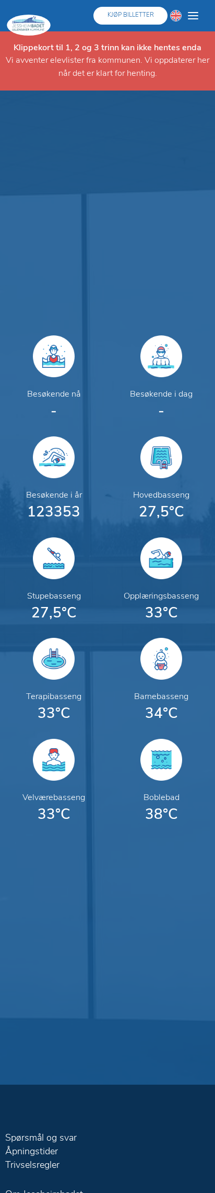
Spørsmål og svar (41, 1138)
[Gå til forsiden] (29, 25)
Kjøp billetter (131, 15)
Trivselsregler (32, 1166)
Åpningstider (31, 1152)
